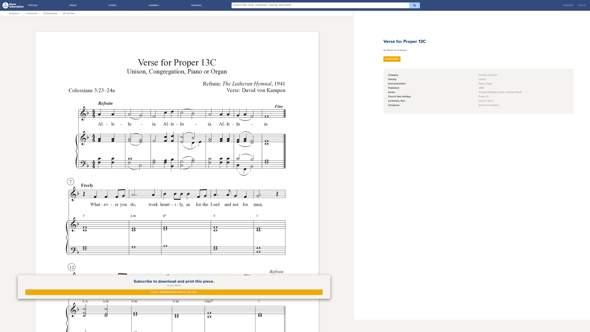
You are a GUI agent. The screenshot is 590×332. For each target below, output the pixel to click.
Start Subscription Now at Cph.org (174, 292)
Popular (32, 5)
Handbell (154, 5)
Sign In (582, 5)
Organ (73, 5)
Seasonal (196, 5)
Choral (112, 5)
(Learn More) (174, 285)
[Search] (414, 5)
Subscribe (567, 5)
